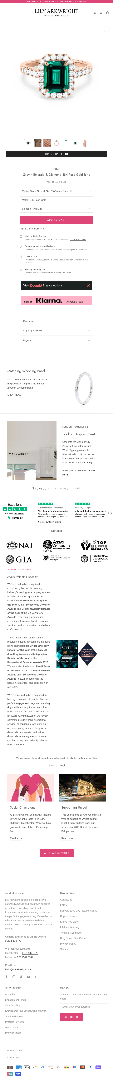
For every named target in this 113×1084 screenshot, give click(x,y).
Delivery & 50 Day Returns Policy (78, 910)
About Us (10, 994)
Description (28, 321)
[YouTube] (28, 977)
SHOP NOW (14, 394)
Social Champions (22, 807)
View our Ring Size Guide (60, 273)
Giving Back (12, 1027)
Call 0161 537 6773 (78, 239)
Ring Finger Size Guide (73, 938)
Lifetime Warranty (70, 927)
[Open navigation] (6, 13)
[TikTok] (36, 977)
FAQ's (63, 905)
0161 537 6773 (13, 940)
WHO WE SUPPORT (56, 853)
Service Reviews (14, 1016)
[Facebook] (6, 977)
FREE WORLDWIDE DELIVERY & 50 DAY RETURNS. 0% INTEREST (56, 1)
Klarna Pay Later (69, 921)
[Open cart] (107, 12)
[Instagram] (14, 977)
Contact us (66, 899)
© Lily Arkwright (13, 1057)
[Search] (101, 12)
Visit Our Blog (12, 1005)
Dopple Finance (68, 916)
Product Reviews (14, 1022)
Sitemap (64, 949)
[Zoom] (106, 29)
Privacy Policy (68, 943)
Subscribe (71, 1017)
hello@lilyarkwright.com (18, 969)
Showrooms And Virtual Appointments (25, 1011)
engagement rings (25, 703)
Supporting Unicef (74, 807)
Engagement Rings (15, 1000)
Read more (16, 838)
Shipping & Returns (32, 330)
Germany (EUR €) (15, 1050)
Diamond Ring (84, 462)
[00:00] (56, 78)
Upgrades (27, 340)
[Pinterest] (21, 977)
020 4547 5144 (25, 957)
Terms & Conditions (71, 932)
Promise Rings (13, 1033)
